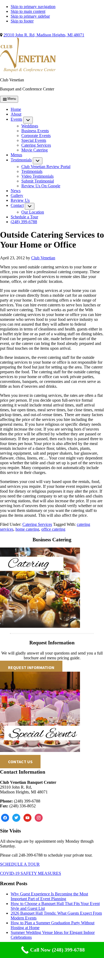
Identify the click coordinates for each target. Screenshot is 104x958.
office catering (53, 529)
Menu (11, 99)
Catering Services (37, 524)
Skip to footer (22, 21)
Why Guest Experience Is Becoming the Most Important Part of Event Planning (49, 896)
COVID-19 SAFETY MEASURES (30, 873)
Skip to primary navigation (33, 6)
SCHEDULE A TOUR (20, 864)
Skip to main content (28, 11)
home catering (27, 529)
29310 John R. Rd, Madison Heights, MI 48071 (43, 35)
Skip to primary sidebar (30, 16)
